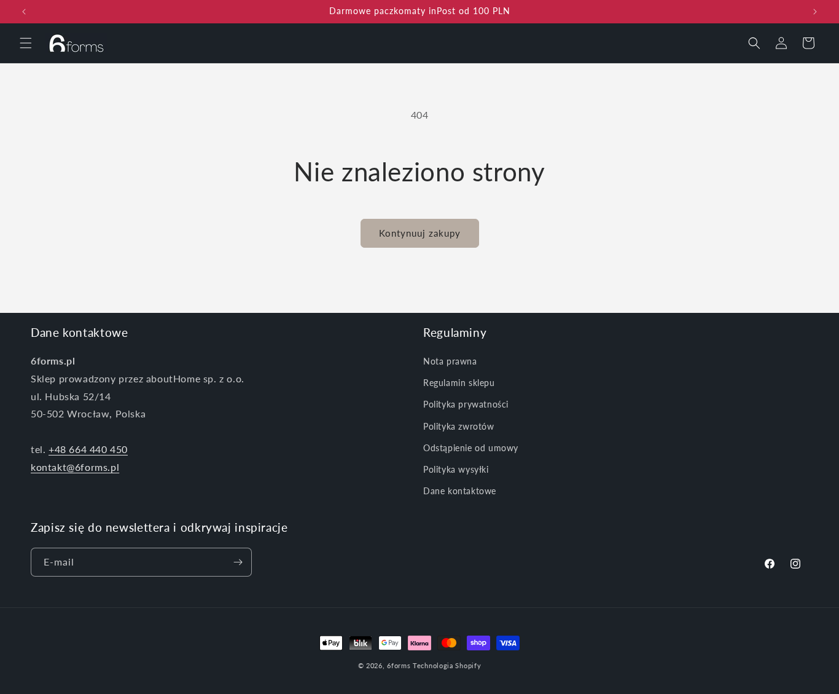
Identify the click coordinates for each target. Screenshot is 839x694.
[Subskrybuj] (237, 562)
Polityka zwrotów (458, 426)
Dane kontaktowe (459, 491)
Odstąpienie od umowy (470, 448)
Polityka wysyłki (456, 469)
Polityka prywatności (466, 404)
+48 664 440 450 (88, 449)
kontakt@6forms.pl (75, 467)
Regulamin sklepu (459, 382)
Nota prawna (450, 361)
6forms (398, 665)
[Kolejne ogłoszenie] (815, 11)
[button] (25, 43)
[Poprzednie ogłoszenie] (23, 11)
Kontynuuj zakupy (420, 233)
